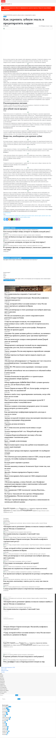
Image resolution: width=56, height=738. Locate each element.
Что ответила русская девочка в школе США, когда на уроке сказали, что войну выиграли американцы (27, 457)
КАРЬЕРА (2, 679)
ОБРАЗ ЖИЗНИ (3, 689)
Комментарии (6, 521)
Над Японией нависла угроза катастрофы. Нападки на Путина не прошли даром (25, 328)
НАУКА (9, 15)
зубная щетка (25, 215)
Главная (5, 15)
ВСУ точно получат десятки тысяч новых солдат (22, 427)
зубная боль (12, 215)
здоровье (6, 510)
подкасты (35, 510)
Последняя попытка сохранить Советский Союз (22, 294)
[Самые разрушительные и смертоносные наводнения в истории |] (21, 586)
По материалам (7, 212)
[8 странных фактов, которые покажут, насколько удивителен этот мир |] (23, 245)
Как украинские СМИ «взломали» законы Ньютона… (24, 490)
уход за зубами (23, 217)
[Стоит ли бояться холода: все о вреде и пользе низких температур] (22, 235)
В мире (4, 708)
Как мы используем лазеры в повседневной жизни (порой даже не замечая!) (26, 340)
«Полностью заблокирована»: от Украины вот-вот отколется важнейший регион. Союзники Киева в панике (27, 362)
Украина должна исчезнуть (14, 424)
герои (38, 508)
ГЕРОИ (1, 675)
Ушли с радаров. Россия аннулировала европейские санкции (27, 351)
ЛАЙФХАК (2, 682)
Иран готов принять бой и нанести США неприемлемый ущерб (25, 477)
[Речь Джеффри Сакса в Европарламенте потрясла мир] (19, 659)
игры (11, 510)
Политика (4, 709)
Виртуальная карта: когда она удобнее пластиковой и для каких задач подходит (26, 446)
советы (47, 510)
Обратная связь (4, 670)
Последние (6, 518)
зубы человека (6, 217)
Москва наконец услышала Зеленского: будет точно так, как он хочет (27, 467)
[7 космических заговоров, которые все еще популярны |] (19, 240)
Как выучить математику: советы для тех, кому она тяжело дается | (25, 582)
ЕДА (1, 673)
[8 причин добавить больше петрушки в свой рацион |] (18, 654)
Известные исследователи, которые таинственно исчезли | (25, 568)
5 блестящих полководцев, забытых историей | (21, 563)
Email (4, 275)
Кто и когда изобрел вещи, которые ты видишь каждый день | (26, 231)
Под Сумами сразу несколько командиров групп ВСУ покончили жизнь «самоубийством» (24, 401)
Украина (4, 714)
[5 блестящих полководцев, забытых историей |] (17, 561)
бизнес (27, 508)
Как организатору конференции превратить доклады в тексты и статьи (25, 413)
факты (8, 512)
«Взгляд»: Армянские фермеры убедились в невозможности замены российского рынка (26, 500)
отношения (26, 510)
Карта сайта (4, 669)
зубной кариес (38, 215)
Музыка (17, 508)
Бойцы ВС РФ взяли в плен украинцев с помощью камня (26, 367)
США (3, 715)
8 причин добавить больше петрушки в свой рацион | (23, 656)
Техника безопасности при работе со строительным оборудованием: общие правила (23, 377)
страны (5, 512)
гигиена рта (6, 215)
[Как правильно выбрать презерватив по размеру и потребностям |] (21, 571)
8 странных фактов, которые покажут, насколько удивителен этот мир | (26, 248)
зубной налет (45, 215)
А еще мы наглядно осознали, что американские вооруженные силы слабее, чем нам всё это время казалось (26, 322)
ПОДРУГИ (2, 684)
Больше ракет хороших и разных (16, 462)
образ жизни (16, 510)
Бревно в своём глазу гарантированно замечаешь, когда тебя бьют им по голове (27, 395)
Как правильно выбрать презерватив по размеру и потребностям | (27, 574)
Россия (4, 712)
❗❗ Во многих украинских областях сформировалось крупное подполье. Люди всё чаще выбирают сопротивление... (26, 8)
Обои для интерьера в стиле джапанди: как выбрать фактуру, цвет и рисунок (27, 311)
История (11, 508)
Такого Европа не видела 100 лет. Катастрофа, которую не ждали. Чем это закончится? (26, 389)
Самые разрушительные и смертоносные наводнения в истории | (27, 588)
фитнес (11, 512)
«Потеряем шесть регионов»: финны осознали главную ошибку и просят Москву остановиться (25, 289)
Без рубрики (5, 706)
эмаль (28, 217)
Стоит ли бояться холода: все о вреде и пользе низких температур (27, 237)
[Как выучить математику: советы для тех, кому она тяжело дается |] (22, 579)
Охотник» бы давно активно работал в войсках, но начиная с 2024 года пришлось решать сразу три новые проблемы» (27, 334)
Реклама (4, 734)
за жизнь (43, 508)
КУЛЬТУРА (2, 681)
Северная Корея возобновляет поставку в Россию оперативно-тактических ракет (23, 436)
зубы (49, 215)
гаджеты (32, 508)
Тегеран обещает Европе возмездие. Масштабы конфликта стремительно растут (26, 299)
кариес (12, 217)
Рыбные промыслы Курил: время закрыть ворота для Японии (24, 356)
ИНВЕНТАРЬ (3, 685)
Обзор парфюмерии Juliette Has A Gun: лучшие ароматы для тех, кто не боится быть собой (26, 383)
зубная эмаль (31, 215)
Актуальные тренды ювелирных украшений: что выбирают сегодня (27, 452)
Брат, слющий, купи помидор (15, 441)
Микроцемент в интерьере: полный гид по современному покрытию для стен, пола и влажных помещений (25, 346)
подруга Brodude (42, 510)
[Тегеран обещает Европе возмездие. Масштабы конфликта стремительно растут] (25, 537)
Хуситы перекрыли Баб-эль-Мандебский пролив (23, 431)
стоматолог (17, 217)
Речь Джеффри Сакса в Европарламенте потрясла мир (24, 661)
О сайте (3, 672)
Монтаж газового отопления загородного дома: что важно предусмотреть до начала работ (26, 407)
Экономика (5, 711)
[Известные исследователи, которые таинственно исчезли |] (20, 566)
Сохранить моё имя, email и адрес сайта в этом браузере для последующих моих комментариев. (28, 278)
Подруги (22, 508)
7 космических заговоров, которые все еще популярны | (24, 242)
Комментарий (7, 272)
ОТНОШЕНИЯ (3, 687)
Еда (5, 508)
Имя (4, 274)
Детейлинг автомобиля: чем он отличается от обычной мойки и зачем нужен (27, 371)
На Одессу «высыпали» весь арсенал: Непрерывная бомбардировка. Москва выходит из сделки (24, 495)
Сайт (4, 277)
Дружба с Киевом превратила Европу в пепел (21, 472)
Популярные (6, 520)
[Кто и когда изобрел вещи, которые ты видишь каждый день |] (20, 229)
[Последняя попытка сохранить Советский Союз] (17, 532)
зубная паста (18, 215)
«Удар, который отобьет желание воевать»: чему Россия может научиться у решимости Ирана (25, 305)
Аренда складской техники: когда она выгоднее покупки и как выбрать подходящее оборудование (28, 419)
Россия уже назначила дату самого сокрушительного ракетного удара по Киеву (24, 316)
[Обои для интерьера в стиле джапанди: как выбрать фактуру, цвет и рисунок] (24, 553)
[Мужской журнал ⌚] (6, 4)
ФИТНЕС (2, 678)
